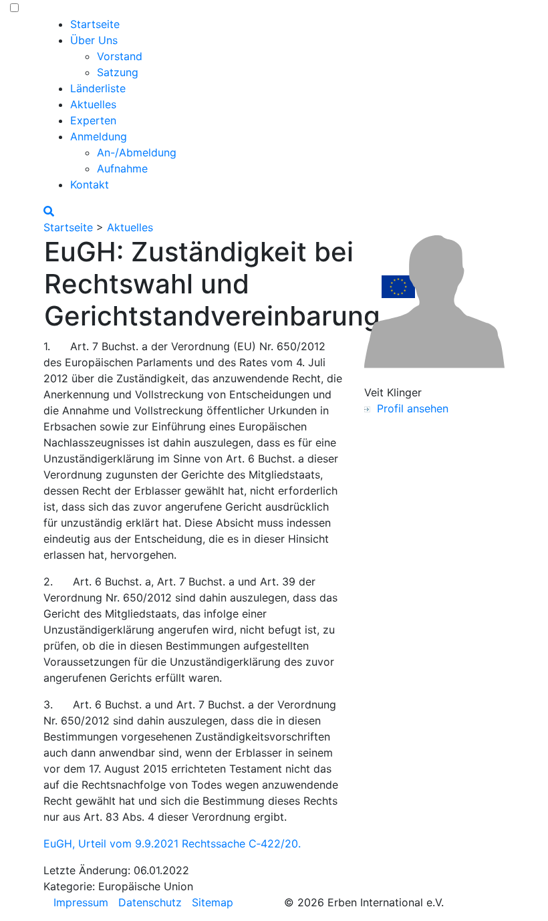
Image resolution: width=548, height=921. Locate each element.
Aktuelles (93, 104)
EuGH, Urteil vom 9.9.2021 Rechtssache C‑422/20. (172, 843)
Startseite (95, 24)
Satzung (117, 72)
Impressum (80, 902)
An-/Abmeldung (136, 152)
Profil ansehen (409, 408)
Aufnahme (122, 168)
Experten (93, 120)
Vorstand (119, 56)
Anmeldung (98, 136)
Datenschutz (150, 902)
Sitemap (212, 902)
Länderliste (98, 88)
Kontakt (89, 184)
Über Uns (94, 40)
